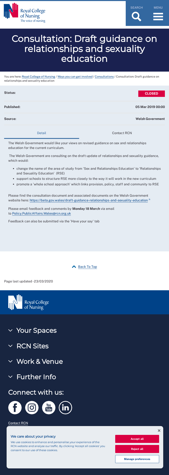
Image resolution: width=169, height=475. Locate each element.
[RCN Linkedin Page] (67, 407)
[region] (85, 447)
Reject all (137, 449)
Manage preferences (137, 459)
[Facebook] (16, 407)
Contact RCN (122, 133)
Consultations (104, 76)
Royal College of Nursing (38, 76)
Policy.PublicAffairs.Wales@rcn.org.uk (41, 213)
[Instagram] (33, 407)
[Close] (159, 430)
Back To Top (87, 267)
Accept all (137, 438)
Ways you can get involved (75, 76)
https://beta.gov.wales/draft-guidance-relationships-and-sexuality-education (89, 200)
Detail (41, 133)
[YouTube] (50, 407)
